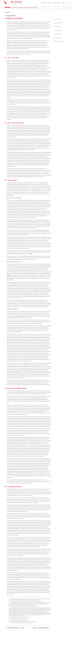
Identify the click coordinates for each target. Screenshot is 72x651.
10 (36, 562)
